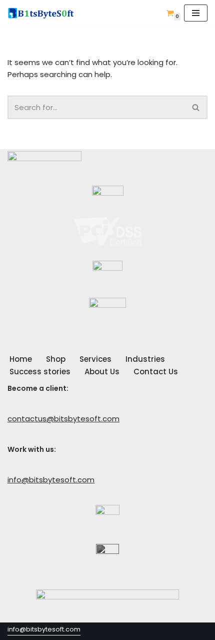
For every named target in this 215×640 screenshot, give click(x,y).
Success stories (40, 371)
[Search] (196, 107)
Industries (145, 359)
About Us (102, 371)
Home (21, 359)
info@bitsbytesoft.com (51, 479)
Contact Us (156, 371)
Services (96, 359)
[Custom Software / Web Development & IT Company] (44, 13)
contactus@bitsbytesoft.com (64, 418)
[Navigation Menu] (196, 13)
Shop (56, 359)
